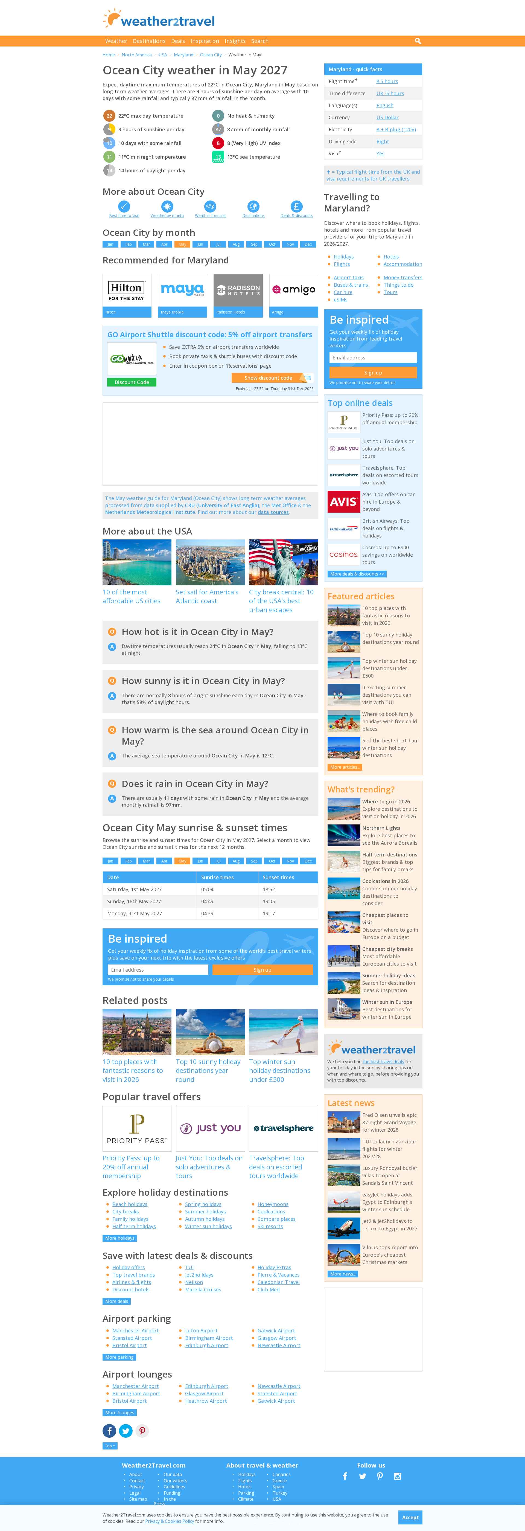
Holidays (344, 256)
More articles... (345, 767)
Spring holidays (203, 1204)
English (385, 105)
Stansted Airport (132, 1338)
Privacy (136, 1487)
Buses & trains (351, 284)
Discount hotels (131, 1289)
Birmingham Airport (209, 1338)
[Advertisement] (322, 17)
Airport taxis (349, 277)
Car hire (343, 292)
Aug (236, 244)
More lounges (119, 1413)
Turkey (280, 1493)
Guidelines (174, 1487)
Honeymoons (273, 1204)
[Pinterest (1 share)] (142, 1431)
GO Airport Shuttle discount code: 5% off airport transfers (210, 334)
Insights (235, 41)
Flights (342, 264)
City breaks (125, 1211)
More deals (116, 1301)
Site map (138, 1499)
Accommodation (403, 264)
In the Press (165, 1501)
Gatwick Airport (276, 1330)
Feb (128, 244)
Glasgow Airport (277, 1338)
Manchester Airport (135, 1330)
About (135, 1474)
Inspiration (205, 41)
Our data (173, 1474)
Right (383, 141)
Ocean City (211, 55)
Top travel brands (133, 1274)
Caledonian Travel (279, 1282)
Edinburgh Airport (206, 1345)
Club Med (269, 1289)
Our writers (175, 1481)
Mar (146, 244)
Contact (137, 1481)
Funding (172, 1493)
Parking (246, 1493)
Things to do (399, 284)
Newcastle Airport (279, 1345)
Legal (135, 1493)
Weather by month (167, 215)
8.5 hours (387, 81)
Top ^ (110, 1445)
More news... (343, 1274)
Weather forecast (210, 215)
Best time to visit (124, 215)
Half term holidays (134, 1226)
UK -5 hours (390, 93)
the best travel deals (383, 1062)
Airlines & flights (131, 1282)
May (182, 244)
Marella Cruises (203, 1289)
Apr (164, 244)
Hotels (391, 256)
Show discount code (268, 377)
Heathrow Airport (206, 1401)
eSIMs (341, 299)
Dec (308, 244)
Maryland (183, 55)
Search (260, 41)
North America (137, 55)
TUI (189, 1267)
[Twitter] (126, 1431)
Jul (218, 244)
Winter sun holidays (208, 1226)
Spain (278, 1487)
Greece (280, 1481)
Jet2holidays (199, 1274)
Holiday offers (128, 1267)
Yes (380, 153)
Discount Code (132, 382)
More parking (119, 1357)
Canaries (282, 1474)
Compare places (277, 1219)
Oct (272, 244)
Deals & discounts (297, 215)
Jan (110, 244)
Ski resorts (270, 1226)
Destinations (149, 41)
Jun (200, 244)
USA (163, 55)
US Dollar (388, 117)
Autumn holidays (205, 1219)
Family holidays (130, 1219)
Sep (254, 244)
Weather (116, 41)
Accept (410, 1517)
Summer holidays (205, 1211)
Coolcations (271, 1211)
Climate (245, 1499)
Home (109, 55)
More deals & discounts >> (357, 574)
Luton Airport (201, 1330)
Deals (178, 41)
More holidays (120, 1238)
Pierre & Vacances (279, 1274)
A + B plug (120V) (396, 129)
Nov (290, 244)
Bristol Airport (129, 1345)
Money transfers (403, 277)
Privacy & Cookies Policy (169, 1521)
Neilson (194, 1282)
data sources (273, 512)
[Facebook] (109, 1431)
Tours (391, 292)
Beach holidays (129, 1204)
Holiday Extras (274, 1267)
